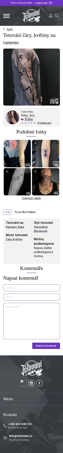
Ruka (21, 227)
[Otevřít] (6, 16)
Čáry (9, 239)
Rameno (11, 227)
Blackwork (40, 231)
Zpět (10, 29)
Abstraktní (41, 227)
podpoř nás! (42, 2)
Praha (29, 119)
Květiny (17, 239)
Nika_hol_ (28, 115)
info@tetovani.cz (20, 436)
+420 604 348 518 (20, 424)
